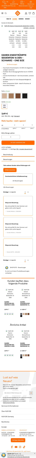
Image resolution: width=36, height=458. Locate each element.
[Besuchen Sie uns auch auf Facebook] (12, 447)
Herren (21, 19)
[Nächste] (31, 192)
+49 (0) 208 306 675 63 (25, 434)
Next (19, 319)
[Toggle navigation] (2, 13)
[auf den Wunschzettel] (32, 27)
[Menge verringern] (4, 137)
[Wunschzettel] (30, 13)
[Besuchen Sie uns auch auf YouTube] (16, 447)
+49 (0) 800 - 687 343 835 (8, 435)
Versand (17, 116)
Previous (3, 27)
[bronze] (10, 314)
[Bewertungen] (22, 307)
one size (4, 106)
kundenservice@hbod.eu (27, 432)
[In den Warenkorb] (1, 1)
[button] (26, 13)
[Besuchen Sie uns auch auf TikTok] (24, 447)
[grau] (21, 314)
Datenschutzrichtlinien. (9, 402)
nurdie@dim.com (6, 434)
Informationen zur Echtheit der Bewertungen (18, 456)
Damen (14, 19)
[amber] (8, 314)
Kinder (27, 19)
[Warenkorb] (33, 13)
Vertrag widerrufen (18, 440)
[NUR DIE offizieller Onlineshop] (17, 13)
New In (8, 19)
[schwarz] (13, 314)
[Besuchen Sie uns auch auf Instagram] (20, 447)
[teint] (5, 314)
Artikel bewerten (10, 170)
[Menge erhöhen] (18, 137)
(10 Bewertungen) (12, 64)
